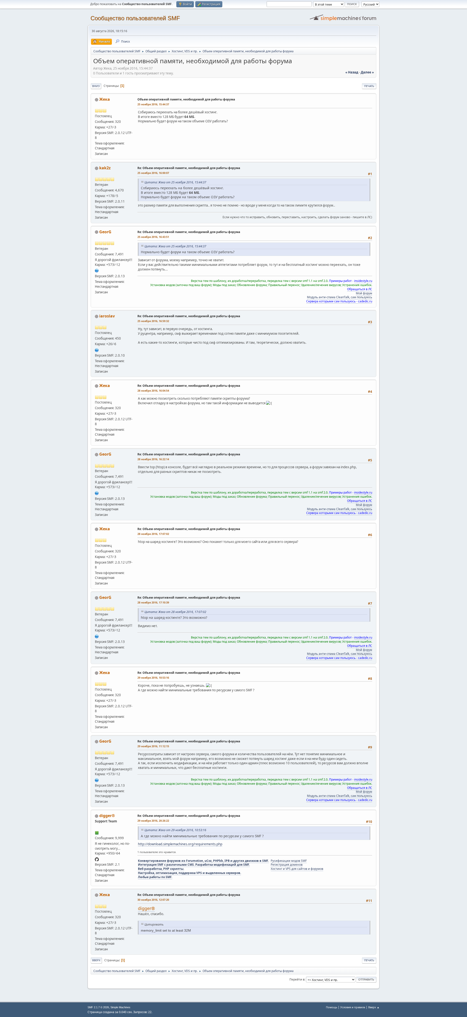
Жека (104, 99)
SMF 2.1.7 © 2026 (98, 1007)
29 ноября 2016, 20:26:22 (153, 820)
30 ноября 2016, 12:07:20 (153, 899)
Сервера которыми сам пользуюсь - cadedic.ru (339, 301)
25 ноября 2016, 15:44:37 (153, 104)
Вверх (96, 960)
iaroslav (107, 316)
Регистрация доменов (287, 865)
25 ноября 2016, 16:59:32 (153, 321)
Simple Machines (120, 1007)
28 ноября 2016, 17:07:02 (153, 534)
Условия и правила (352, 1007)
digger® (107, 815)
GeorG (105, 231)
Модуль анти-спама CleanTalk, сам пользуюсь (339, 297)
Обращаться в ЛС (359, 289)
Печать (369, 86)
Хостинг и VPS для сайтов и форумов (297, 869)
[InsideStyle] (97, 270)
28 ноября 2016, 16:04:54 (153, 390)
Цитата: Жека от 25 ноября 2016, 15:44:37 (175, 182)
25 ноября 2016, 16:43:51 (153, 237)
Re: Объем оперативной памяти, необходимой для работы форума (188, 168)
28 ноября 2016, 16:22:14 (153, 459)
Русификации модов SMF (289, 861)
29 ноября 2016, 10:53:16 (153, 677)
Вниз (96, 86)
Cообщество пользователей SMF (135, 18)
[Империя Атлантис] (97, 349)
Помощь (331, 1007)
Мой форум (364, 293)
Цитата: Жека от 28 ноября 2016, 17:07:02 (175, 612)
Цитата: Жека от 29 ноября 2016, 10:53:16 (175, 830)
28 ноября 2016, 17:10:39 (153, 602)
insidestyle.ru (363, 281)
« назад (351, 72)
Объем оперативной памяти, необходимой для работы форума (186, 99)
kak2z (105, 168)
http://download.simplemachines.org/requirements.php (180, 844)
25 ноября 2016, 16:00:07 (153, 173)
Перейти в (297, 979)
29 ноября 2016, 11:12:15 (153, 746)
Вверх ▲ (373, 1007)
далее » (367, 72)
